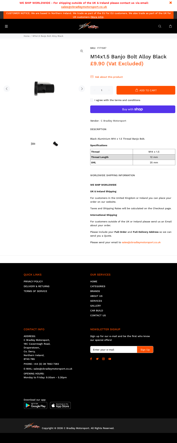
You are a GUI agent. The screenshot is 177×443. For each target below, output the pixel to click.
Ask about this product (109, 77)
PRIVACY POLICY (33, 281)
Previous (6, 88)
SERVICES (96, 300)
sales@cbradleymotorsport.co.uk (84, 6)
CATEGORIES (97, 286)
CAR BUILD (96, 310)
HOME (93, 281)
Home (27, 36)
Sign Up (145, 349)
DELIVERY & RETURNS (36, 286)
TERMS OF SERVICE (35, 291)
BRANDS (95, 291)
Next (81, 88)
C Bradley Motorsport (113, 120)
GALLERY (95, 305)
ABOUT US (96, 296)
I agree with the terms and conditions (117, 100)
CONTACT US (98, 315)
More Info (97, 17)
